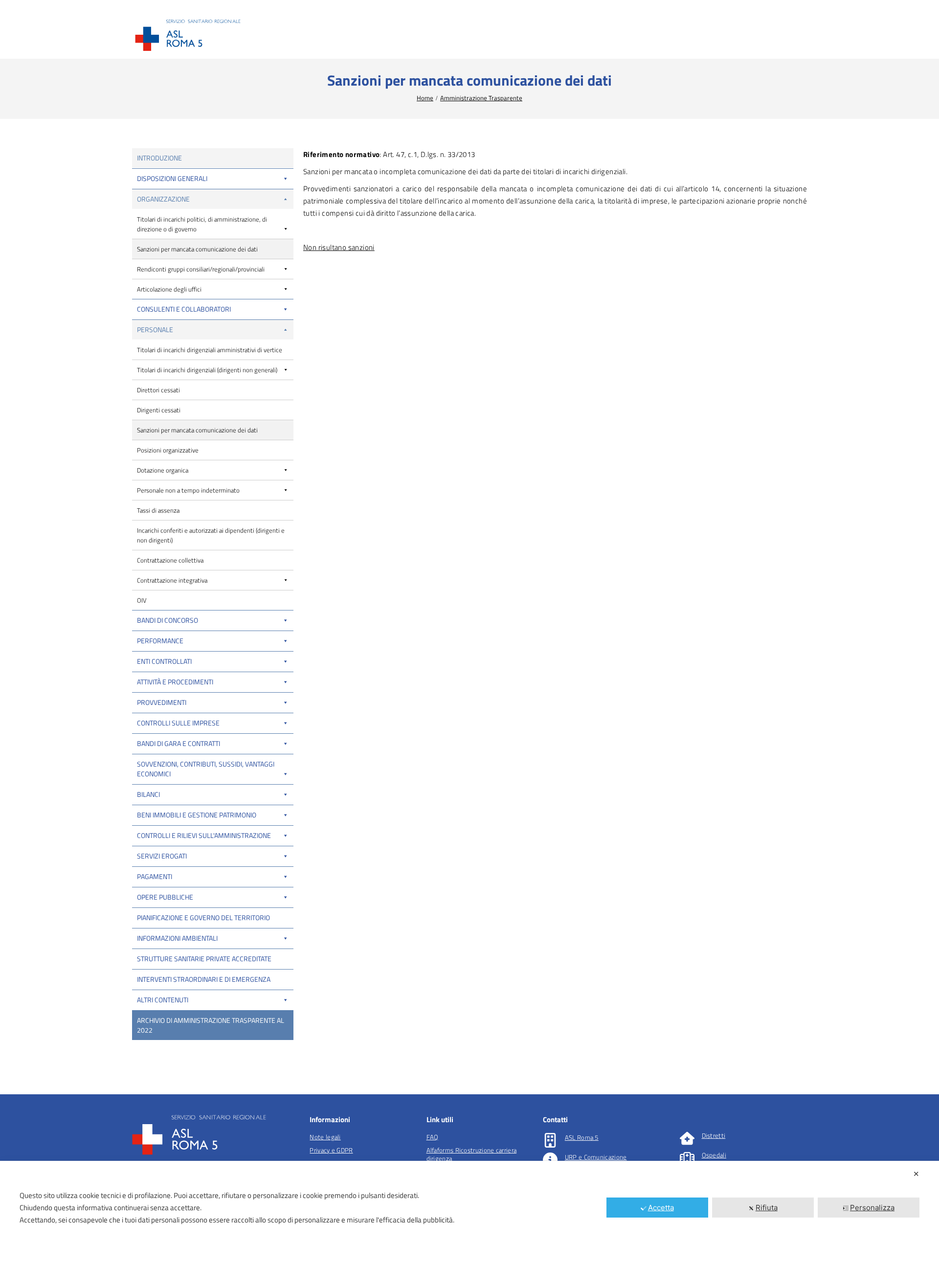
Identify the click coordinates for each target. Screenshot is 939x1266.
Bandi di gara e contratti (178, 743)
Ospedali (714, 1155)
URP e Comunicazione (596, 1157)
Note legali (325, 1137)
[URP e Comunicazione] (550, 1160)
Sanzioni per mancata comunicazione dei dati (197, 249)
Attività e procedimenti (175, 682)
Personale (155, 329)
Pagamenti (154, 876)
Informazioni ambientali (177, 938)
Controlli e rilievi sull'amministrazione (204, 835)
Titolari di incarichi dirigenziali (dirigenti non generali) (207, 370)
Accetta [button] (661, 1207)
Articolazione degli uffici (169, 289)
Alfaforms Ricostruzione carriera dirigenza (471, 1154)
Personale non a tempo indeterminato (188, 490)
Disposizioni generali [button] (172, 178)
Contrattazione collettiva (170, 560)
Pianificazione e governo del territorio (203, 917)
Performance (160, 640)
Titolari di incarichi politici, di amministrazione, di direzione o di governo (202, 224)
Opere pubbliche (165, 897)
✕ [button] (916, 1173)
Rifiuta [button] (767, 1207)
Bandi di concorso (167, 620)
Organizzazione (163, 199)
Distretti (714, 1135)
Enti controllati (164, 661)
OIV (142, 600)
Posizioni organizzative (168, 450)
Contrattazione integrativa (172, 580)
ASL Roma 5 (582, 1137)
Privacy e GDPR (331, 1150)
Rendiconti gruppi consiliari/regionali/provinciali (201, 269)
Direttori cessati (158, 390)
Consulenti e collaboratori (184, 309)
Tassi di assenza (158, 510)
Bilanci (148, 794)
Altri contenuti (162, 1000)
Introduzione (159, 158)
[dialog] (469, 1213)
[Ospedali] (687, 1158)
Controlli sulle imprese (178, 723)
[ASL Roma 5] (550, 1140)
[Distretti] (687, 1138)
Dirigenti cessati (158, 410)
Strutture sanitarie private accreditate (204, 958)
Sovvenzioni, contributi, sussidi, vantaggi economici (205, 769)
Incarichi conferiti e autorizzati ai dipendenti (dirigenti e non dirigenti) (211, 535)
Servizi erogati (162, 856)
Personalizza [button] (872, 1207)
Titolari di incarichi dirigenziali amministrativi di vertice (209, 350)
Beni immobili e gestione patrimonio (196, 815)
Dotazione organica (162, 470)
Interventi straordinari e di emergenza (203, 979)
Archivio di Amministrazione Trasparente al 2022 (210, 1025)
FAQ (432, 1137)
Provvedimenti (161, 702)
